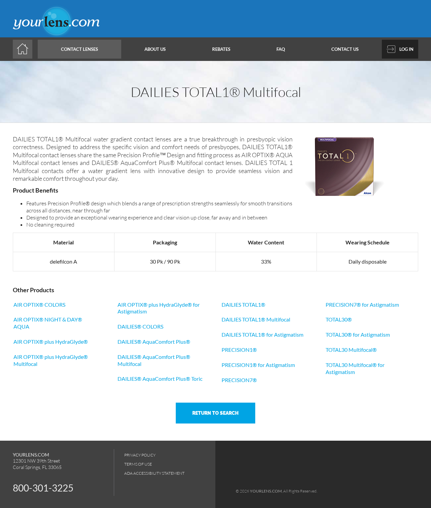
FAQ (280, 49)
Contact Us (345, 49)
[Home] (22, 49)
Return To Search (215, 413)
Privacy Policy (140, 455)
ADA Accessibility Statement (154, 473)
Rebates (221, 49)
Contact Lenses (79, 49)
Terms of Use (138, 464)
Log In (406, 49)
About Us (155, 49)
